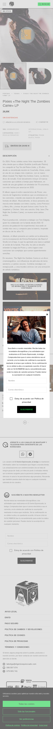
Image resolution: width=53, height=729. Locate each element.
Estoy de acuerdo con (29, 400)
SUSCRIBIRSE (26, 409)
